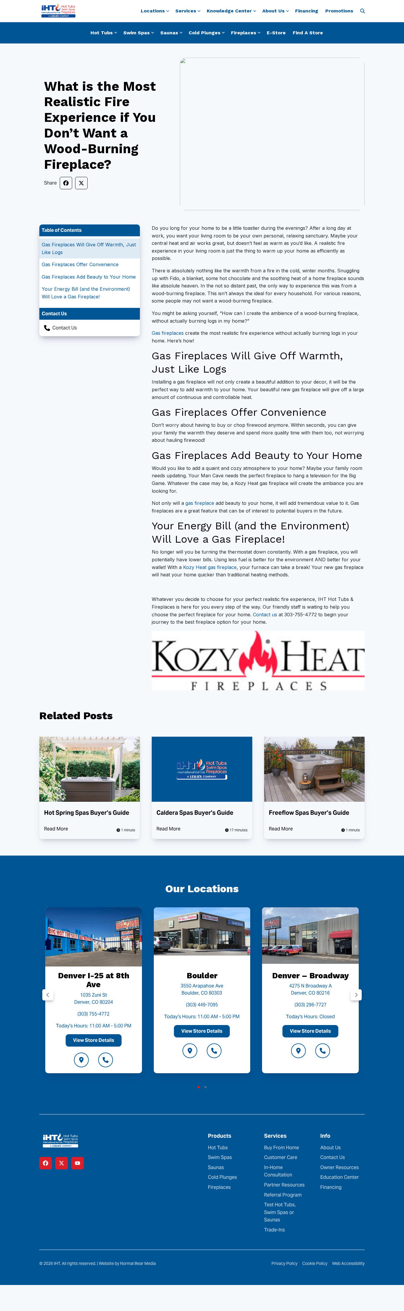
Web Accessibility (348, 1263)
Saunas (216, 1167)
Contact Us (64, 328)
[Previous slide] (48, 994)
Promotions (339, 11)
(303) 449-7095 (202, 1005)
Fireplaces (219, 1187)
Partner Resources (284, 1185)
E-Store (276, 32)
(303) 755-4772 (93, 1014)
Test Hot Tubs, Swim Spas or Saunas (280, 1212)
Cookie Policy (314, 1263)
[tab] (198, 1087)
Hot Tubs (218, 1148)
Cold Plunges (222, 1177)
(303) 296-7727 (311, 1005)
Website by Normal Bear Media (127, 1263)
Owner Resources (339, 1167)
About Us (330, 1148)
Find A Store (308, 32)
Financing (306, 11)
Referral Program (283, 1195)
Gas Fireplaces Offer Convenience (80, 264)
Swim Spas (220, 1157)
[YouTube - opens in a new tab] (77, 1163)
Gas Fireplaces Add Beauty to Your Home (89, 277)
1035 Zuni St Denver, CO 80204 (93, 998)
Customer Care (280, 1157)
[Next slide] (356, 994)
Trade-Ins (274, 1230)
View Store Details (93, 1040)
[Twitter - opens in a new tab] (61, 1163)
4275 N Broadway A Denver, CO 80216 (310, 989)
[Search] (362, 11)
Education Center (339, 1177)
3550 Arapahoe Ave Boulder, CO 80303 (202, 989)
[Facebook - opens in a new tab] (45, 1163)
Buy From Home (281, 1148)
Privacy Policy (285, 1263)
